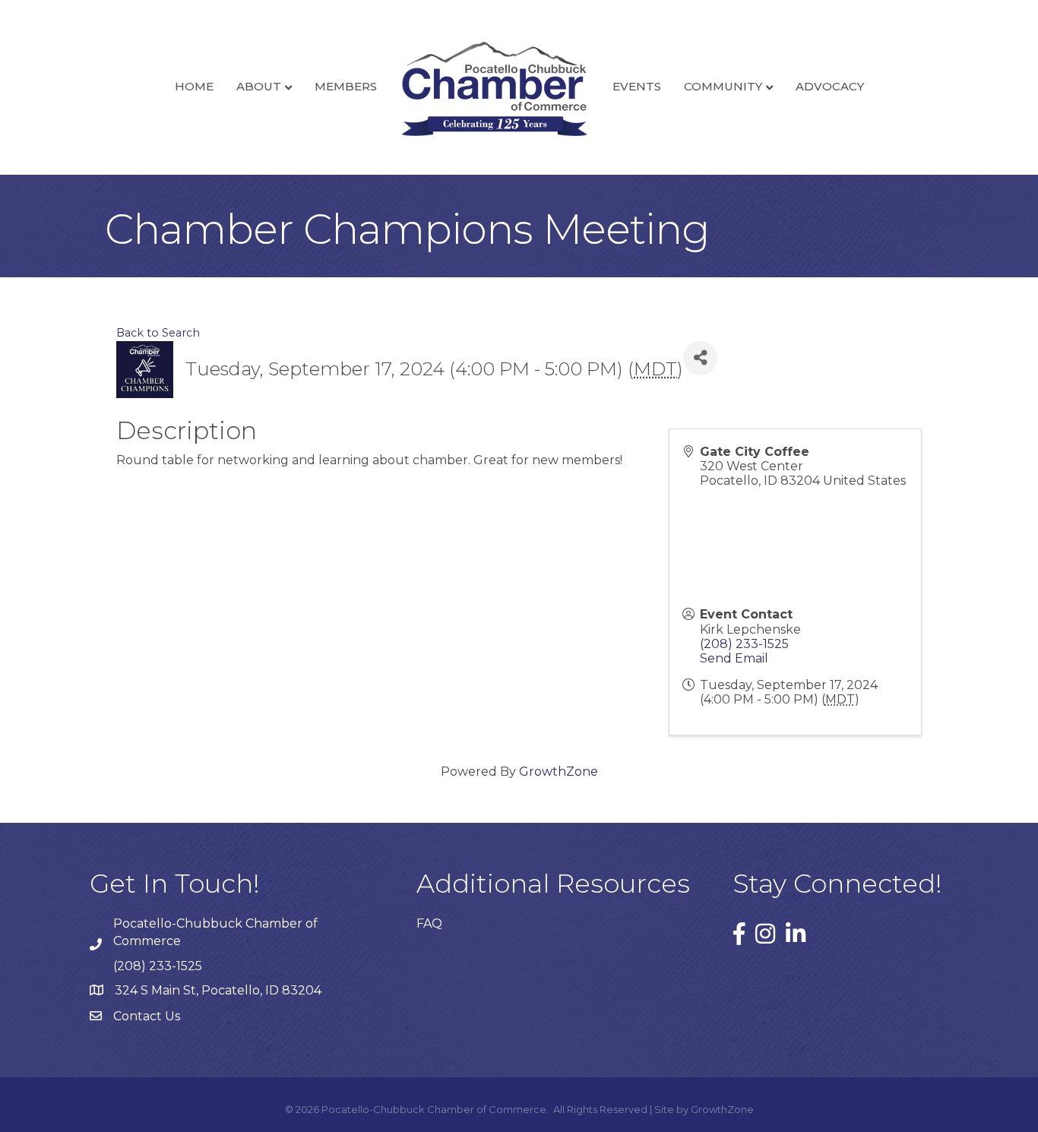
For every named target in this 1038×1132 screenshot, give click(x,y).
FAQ (429, 923)
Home (194, 86)
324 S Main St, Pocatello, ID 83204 (218, 990)
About (258, 86)
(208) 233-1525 (744, 644)
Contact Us (146, 1016)
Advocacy (830, 86)
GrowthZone (558, 771)
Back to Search (158, 333)
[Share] (700, 358)
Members (346, 86)
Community (723, 86)
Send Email (734, 658)
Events (636, 86)
